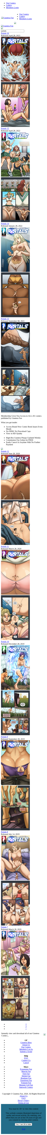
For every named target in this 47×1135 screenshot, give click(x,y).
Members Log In (26, 1049)
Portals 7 (4, 927)
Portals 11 (5, 546)
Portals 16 (5, 33)
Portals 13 (5, 319)
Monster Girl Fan (26, 1085)
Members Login (12, 8)
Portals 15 (5, 128)
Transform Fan (26, 1080)
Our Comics (11, 3)
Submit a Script (26, 1052)
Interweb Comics (26, 1087)
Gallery (9, 5)
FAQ (26, 1058)
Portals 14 (5, 224)
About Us (26, 1045)
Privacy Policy (23, 1100)
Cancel (26, 1063)
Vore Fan (26, 1074)
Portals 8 (4, 832)
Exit (23, 1129)
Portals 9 (4, 737)
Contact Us (26, 1060)
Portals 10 (5, 642)
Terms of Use (23, 1103)
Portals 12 (5, 451)
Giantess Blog (26, 1042)
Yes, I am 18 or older (23, 1124)
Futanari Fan (26, 1083)
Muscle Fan (26, 1071)
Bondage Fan (26, 1078)
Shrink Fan (26, 1076)
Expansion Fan (26, 1069)
